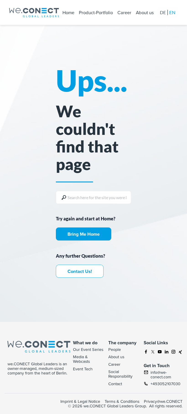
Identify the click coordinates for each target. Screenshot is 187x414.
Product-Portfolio (96, 12)
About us (145, 12)
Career (124, 12)
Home (68, 12)
